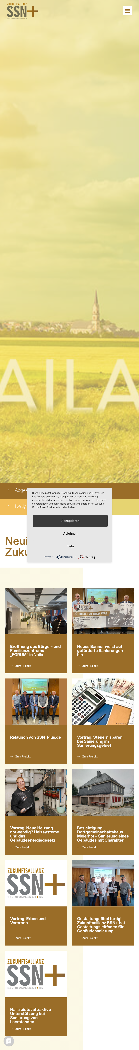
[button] (127, 10)
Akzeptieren (70, 521)
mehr (70, 546)
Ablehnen (70, 533)
